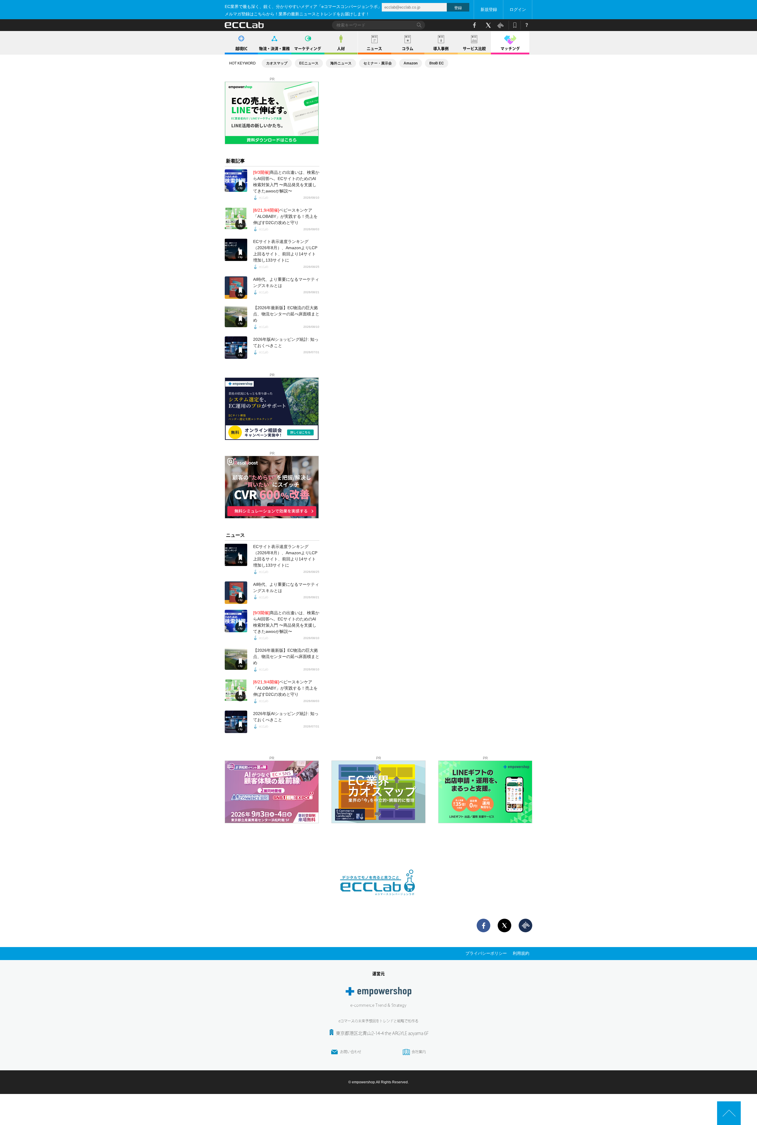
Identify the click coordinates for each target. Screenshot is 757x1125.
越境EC (241, 49)
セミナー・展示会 (377, 63)
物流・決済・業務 (274, 49)
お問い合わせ (350, 1051)
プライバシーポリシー (486, 953)
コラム (407, 49)
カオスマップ (276, 63)
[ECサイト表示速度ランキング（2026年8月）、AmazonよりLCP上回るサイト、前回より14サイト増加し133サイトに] (236, 250)
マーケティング (307, 49)
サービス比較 (474, 49)
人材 (341, 49)
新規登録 (489, 9)
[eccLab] (378, 900)
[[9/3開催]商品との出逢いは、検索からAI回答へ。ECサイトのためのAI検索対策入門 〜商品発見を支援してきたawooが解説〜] (236, 180)
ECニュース (308, 63)
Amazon (411, 63)
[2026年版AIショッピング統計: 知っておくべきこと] (236, 347)
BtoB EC (436, 63)
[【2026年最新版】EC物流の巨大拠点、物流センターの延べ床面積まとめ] (236, 316)
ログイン (517, 9)
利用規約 (521, 953)
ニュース (374, 49)
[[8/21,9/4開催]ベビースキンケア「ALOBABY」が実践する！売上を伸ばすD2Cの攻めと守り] (236, 218)
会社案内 (419, 1051)
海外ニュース (341, 63)
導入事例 (441, 49)
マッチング (510, 49)
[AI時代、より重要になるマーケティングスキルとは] (236, 287)
